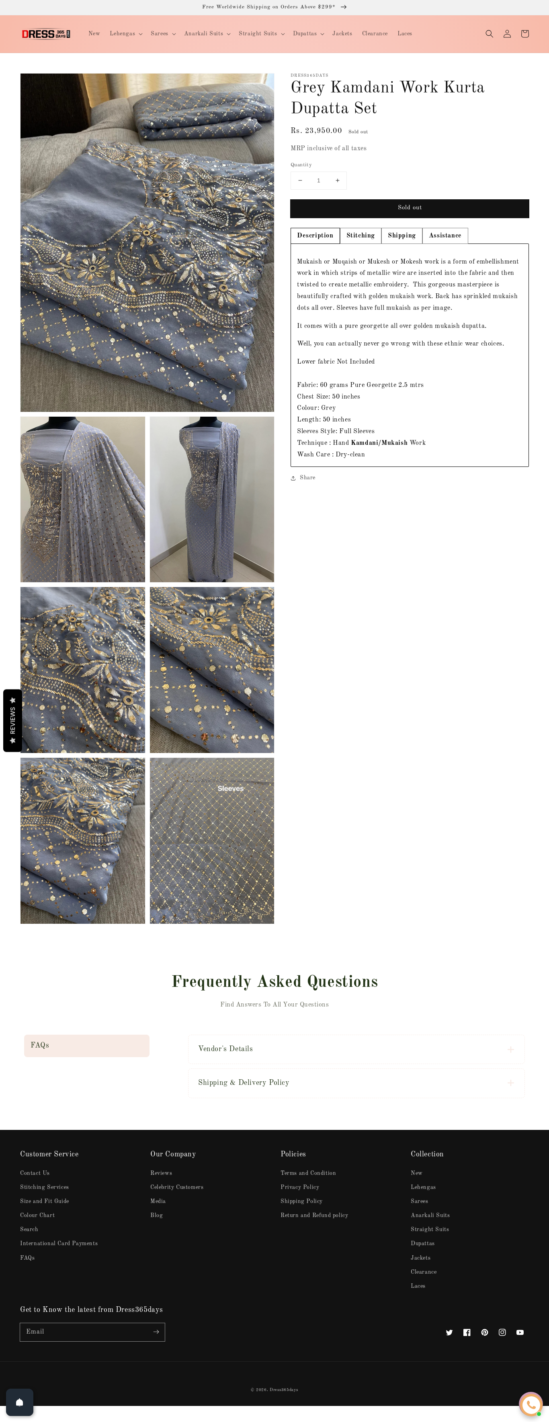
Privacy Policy (300, 1187)
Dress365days (284, 1390)
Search (29, 1229)
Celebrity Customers (176, 1187)
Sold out (410, 208)
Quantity (301, 165)
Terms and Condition (308, 1173)
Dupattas (423, 1243)
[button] (489, 34)
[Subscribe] (156, 1332)
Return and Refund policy (314, 1215)
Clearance (423, 1272)
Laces (418, 1286)
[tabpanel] (410, 355)
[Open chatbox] (531, 1405)
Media (158, 1201)
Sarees (419, 1201)
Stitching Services (44, 1187)
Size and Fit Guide (44, 1201)
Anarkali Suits (430, 1215)
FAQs (27, 1258)
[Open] (19, 1402)
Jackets (420, 1258)
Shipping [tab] (402, 236)
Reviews (161, 1173)
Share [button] (307, 478)
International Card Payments (59, 1243)
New (417, 1173)
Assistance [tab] (445, 236)
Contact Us (35, 1173)
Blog (156, 1215)
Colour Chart (37, 1215)
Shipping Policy (302, 1201)
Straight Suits (430, 1229)
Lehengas (423, 1187)
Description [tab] (315, 236)
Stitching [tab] (360, 236)
